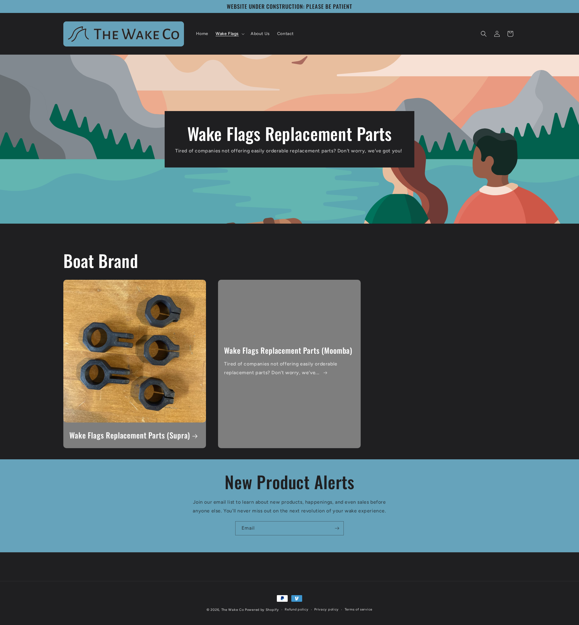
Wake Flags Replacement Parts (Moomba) (288, 350)
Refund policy (296, 609)
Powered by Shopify (262, 610)
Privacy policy (326, 609)
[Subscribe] (336, 528)
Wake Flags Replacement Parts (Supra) (129, 435)
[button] (229, 33)
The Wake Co (232, 610)
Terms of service (358, 609)
